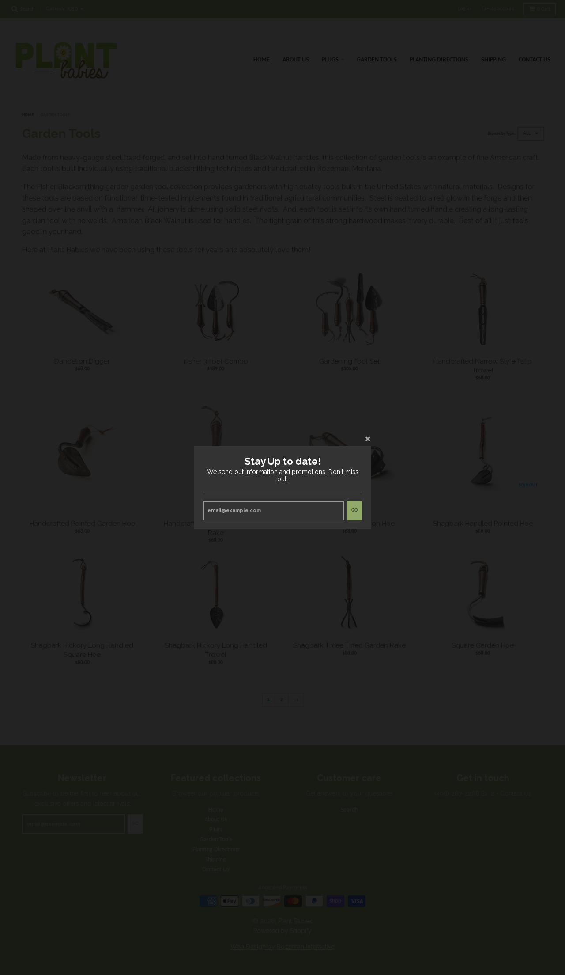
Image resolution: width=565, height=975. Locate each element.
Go (354, 510)
